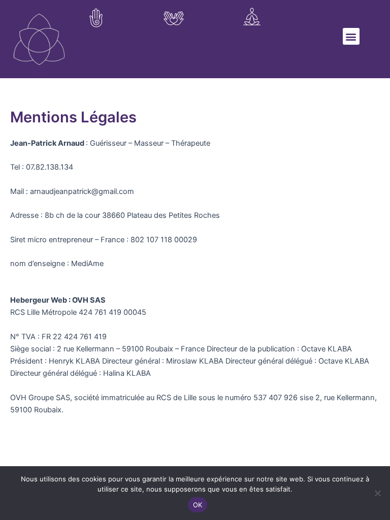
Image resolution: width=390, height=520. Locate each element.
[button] (351, 36)
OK (198, 505)
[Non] (377, 493)
